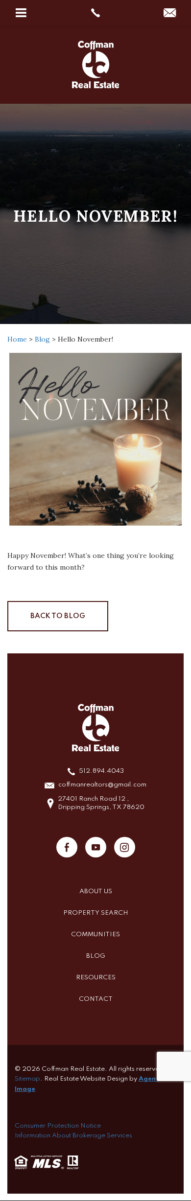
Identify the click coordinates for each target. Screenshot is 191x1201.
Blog (95, 956)
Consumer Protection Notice (58, 1126)
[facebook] (66, 847)
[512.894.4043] (96, 12)
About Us (95, 891)
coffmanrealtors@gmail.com (102, 785)
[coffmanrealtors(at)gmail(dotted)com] (170, 13)
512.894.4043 (101, 771)
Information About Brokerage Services (73, 1135)
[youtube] (95, 847)
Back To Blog (57, 616)
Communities (95, 934)
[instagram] (124, 847)
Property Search (95, 913)
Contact (96, 999)
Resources (96, 977)
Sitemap (27, 1079)
